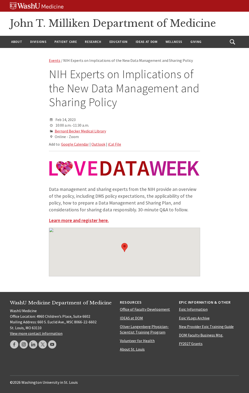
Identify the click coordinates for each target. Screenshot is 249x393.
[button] (124, 247)
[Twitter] (42, 344)
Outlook (98, 144)
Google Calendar (75, 144)
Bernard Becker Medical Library (80, 131)
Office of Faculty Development (145, 309)
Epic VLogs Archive (194, 318)
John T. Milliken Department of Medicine (113, 23)
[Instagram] (23, 344)
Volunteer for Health (137, 340)
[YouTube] (52, 344)
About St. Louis (132, 349)
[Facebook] (14, 344)
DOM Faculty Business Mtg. (201, 335)
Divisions (38, 42)
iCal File (114, 144)
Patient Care (65, 42)
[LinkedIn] (33, 344)
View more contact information (36, 333)
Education (118, 42)
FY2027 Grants (191, 343)
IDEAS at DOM (147, 42)
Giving (196, 42)
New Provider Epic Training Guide (206, 326)
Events (54, 60)
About (16, 42)
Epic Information (193, 309)
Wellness (174, 42)
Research (93, 42)
